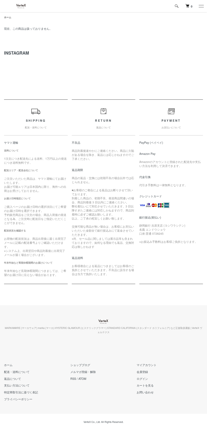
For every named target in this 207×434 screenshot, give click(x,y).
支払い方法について (17, 385)
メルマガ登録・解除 (83, 372)
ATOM (82, 379)
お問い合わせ (145, 392)
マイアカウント (146, 365)
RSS (73, 379)
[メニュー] (201, 6)
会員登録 (142, 372)
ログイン (142, 379)
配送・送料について (17, 372)
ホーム (7, 17)
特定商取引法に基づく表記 (21, 392)
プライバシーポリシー (18, 399)
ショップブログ (80, 365)
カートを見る (145, 385)
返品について (12, 379)
